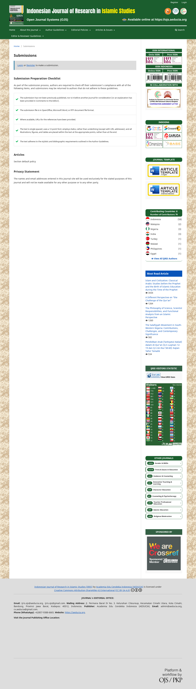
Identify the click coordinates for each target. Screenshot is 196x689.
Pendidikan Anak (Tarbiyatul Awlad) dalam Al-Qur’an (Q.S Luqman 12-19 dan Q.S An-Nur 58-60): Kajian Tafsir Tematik (163, 346)
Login (184, 2)
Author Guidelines (55, 29)
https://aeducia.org (75, 612)
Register (174, 2)
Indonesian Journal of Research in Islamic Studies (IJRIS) (63, 586)
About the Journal (29, 29)
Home (12, 29)
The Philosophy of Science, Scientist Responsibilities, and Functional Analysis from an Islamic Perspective (163, 313)
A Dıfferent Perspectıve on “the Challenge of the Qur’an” (161, 299)
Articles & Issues (104, 29)
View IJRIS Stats (167, 377)
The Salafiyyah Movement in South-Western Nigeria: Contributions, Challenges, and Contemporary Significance (163, 329)
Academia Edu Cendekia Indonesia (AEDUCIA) (119, 586)
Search (181, 29)
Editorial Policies (80, 29)
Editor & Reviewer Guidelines (26, 36)
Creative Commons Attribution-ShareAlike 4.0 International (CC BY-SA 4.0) (92, 590)
